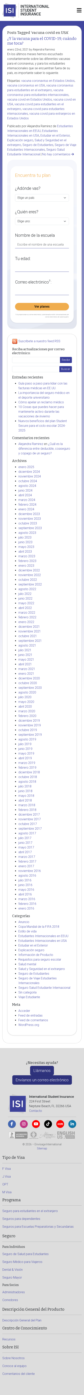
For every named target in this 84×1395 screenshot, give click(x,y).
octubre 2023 (27, 523)
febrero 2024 (27, 504)
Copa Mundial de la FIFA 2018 (38, 926)
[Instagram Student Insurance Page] (24, 1124)
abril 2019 (25, 758)
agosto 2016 (27, 875)
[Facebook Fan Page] (12, 1124)
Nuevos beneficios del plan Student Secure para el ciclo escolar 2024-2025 (42, 425)
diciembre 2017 (29, 814)
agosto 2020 (27, 692)
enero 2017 (26, 866)
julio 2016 (24, 880)
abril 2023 (25, 551)
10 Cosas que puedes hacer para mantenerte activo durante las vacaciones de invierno (41, 411)
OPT (5, 1184)
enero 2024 (26, 509)
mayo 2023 (26, 547)
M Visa (7, 1192)
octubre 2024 (27, 481)
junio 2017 (25, 843)
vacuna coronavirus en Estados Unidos (48, 81)
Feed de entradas (30, 1015)
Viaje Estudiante (29, 997)
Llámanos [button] (42, 1070)
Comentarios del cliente (18, 1374)
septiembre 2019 (30, 735)
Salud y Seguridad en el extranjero (41, 969)
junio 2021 (25, 655)
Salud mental (27, 964)
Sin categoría (27, 992)
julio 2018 (24, 786)
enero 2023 (26, 565)
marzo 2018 (26, 805)
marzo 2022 (26, 612)
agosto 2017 (27, 833)
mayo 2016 (26, 890)
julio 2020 (24, 697)
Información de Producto (35, 955)
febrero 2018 (27, 810)
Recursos (8, 1339)
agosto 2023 (27, 533)
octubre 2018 (27, 777)
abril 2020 (25, 706)
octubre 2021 (27, 636)
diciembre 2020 (29, 678)
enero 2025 (26, 467)
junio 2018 (25, 791)
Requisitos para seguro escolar (39, 959)
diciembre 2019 (29, 720)
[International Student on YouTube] (36, 1124)
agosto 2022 (27, 589)
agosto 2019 (27, 739)
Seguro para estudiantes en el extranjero (30, 1211)
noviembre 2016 (29, 871)
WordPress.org (28, 1025)
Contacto (35, 1111)
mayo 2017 (26, 847)
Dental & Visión (12, 1270)
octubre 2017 (27, 824)
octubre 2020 (27, 683)
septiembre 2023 (30, 528)
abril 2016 (25, 894)
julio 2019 (24, 744)
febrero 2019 (27, 767)
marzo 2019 (26, 763)
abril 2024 (25, 495)
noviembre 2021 (29, 631)
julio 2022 (24, 594)
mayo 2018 (26, 796)
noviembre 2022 (29, 575)
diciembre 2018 (29, 772)
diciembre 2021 (29, 627)
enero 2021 (26, 673)
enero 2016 (26, 908)
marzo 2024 (26, 500)
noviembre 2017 (29, 819)
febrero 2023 (27, 561)
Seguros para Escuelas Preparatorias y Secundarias (38, 1226)
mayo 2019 (26, 753)
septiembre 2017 (30, 828)
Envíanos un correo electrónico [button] (42, 1080)
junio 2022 (25, 598)
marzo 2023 (26, 556)
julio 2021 (24, 650)
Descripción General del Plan (21, 1320)
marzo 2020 (26, 711)
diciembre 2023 (29, 514)
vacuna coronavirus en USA (26, 85)
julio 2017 (24, 838)
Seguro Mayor (12, 1277)
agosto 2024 (27, 486)
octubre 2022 (27, 580)
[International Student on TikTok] (48, 1124)
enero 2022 (26, 622)
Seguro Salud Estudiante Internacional (44, 988)
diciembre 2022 (29, 570)
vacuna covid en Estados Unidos (29, 99)
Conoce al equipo (14, 1366)
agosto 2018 (27, 782)
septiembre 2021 (30, 641)
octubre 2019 (27, 730)
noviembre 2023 (29, 519)
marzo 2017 (26, 857)
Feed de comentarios (33, 1020)
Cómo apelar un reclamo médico (41, 402)
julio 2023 (24, 537)
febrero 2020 (27, 716)
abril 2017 (25, 852)
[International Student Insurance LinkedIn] (72, 1124)
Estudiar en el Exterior (55, 135)
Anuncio (23, 922)
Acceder (24, 1011)
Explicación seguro (20, 140)
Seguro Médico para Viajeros (22, 1262)
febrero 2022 (27, 617)
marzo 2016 (26, 899)
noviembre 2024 (29, 476)
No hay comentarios (56, 154)
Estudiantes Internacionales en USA (42, 941)
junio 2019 (25, 749)
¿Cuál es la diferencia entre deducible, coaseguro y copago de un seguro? (44, 448)
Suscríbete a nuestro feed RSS (39, 341)
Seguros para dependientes (21, 1219)
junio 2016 (25, 885)
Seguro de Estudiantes (37, 145)
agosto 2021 (27, 645)
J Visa (6, 1176)
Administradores (13, 1292)
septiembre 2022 (30, 584)
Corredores (10, 1300)
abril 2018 (25, 800)
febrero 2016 (27, 904)
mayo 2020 (26, 702)
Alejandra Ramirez (30, 444)
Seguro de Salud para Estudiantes (25, 1254)
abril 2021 (25, 664)
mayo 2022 (26, 603)
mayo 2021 (26, 659)
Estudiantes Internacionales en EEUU (43, 936)
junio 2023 (25, 542)
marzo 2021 (26, 669)
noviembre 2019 (29, 725)
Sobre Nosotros (13, 1358)
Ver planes (42, 306)
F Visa (6, 1169)
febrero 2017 (27, 861)
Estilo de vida (27, 931)
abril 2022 (25, 608)
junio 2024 (25, 490)
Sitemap (42, 1148)
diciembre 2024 (29, 472)
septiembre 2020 (30, 688)
